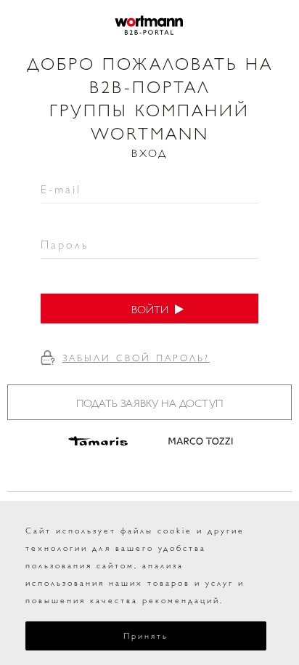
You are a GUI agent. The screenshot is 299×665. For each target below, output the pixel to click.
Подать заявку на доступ (149, 402)
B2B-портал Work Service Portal (149, 25)
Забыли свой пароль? (136, 357)
